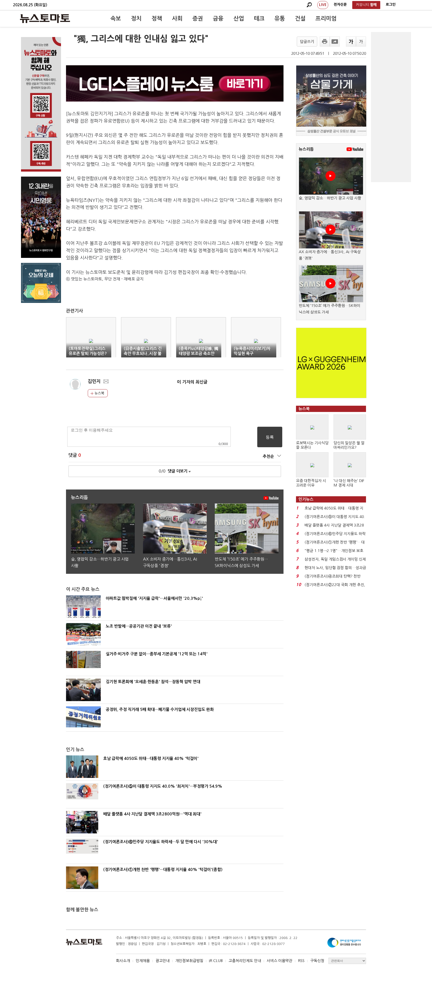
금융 (218, 18)
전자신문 (340, 4)
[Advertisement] (391, 107)
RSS (301, 960)
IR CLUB (216, 960)
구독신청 (317, 960)
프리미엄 (326, 18)
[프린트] (325, 42)
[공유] (335, 42)
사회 (177, 18)
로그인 (391, 4)
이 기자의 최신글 (192, 382)
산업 (239, 18)
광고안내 (163, 960)
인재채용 (143, 960)
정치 (136, 18)
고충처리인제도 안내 (244, 960)
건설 (300, 18)
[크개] (351, 42)
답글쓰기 (307, 42)
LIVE (322, 5)
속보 (115, 18)
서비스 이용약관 (279, 960)
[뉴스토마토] (45, 18)
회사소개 (123, 960)
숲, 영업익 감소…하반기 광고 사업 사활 (330, 198)
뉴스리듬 (306, 149)
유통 (279, 18)
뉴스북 (99, 393)
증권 (197, 18)
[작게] (361, 42)
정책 (157, 18)
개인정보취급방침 (189, 960)
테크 (259, 18)
